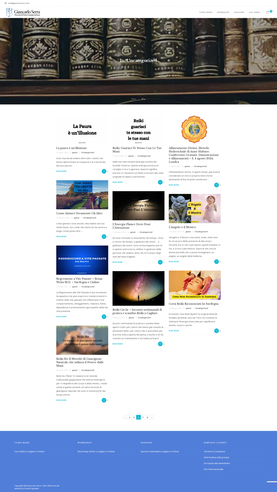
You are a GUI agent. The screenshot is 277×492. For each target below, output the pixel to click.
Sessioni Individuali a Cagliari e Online (160, 451)
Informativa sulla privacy (216, 457)
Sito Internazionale (213, 469)
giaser (75, 152)
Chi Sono (254, 12)
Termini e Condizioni (214, 451)
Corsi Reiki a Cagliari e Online (29, 451)
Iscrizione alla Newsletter (217, 463)
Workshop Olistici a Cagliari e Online (96, 451)
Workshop (223, 12)
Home (134, 99)
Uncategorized (87, 152)
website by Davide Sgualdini (26, 488)
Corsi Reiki (206, 12)
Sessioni (239, 12)
